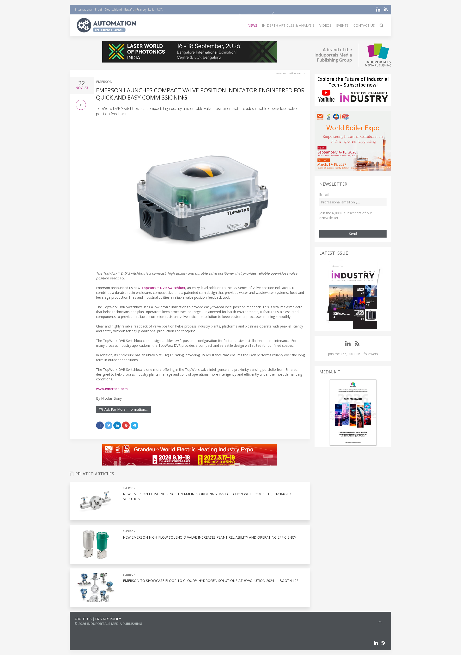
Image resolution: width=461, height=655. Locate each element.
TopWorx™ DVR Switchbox (163, 287)
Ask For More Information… (125, 409)
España (129, 9)
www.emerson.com (112, 388)
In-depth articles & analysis (288, 25)
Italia (151, 9)
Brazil (99, 9)
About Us (82, 619)
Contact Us (364, 25)
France (141, 9)
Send (353, 233)
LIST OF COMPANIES (90, 628)
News (252, 25)
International (83, 9)
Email (324, 194)
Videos (325, 25)
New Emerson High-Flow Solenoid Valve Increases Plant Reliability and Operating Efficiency (209, 537)
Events (342, 25)
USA (160, 9)
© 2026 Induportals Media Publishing (108, 623)
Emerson (104, 81)
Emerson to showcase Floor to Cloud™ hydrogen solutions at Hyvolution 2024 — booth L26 (211, 580)
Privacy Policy (108, 619)
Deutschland (113, 9)
